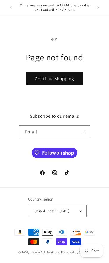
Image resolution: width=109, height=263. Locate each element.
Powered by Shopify (76, 252)
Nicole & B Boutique (45, 252)
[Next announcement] (98, 7)
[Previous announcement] (10, 7)
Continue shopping (54, 78)
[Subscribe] (83, 132)
